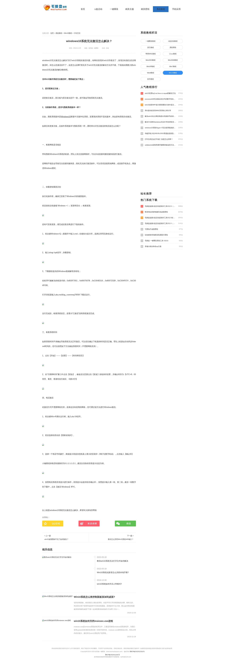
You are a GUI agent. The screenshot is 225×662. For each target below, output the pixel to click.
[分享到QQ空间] (52, 523)
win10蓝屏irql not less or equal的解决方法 (162, 93)
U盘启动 (98, 9)
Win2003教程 (151, 60)
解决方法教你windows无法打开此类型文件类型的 (162, 122)
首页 (83, 9)
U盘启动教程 (173, 41)
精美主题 (129, 9)
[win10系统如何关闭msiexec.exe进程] (56, 620)
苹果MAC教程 (151, 54)
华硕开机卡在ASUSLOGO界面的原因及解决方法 (162, 133)
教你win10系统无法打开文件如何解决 (112, 561)
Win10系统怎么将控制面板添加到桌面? (94, 597)
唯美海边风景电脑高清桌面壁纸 (162, 212)
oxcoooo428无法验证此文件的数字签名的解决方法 (162, 99)
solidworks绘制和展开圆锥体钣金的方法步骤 (162, 145)
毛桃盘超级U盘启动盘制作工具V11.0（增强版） (162, 223)
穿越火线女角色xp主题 (162, 246)
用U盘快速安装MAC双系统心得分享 (162, 111)
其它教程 (150, 47)
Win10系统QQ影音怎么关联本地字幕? (113, 572)
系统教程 (161, 9)
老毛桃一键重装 (56, 7)
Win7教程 (172, 66)
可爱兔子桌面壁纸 (162, 229)
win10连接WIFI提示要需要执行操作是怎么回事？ (162, 105)
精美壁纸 (145, 9)
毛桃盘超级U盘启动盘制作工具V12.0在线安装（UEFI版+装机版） (162, 218)
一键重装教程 (151, 41)
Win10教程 (68, 33)
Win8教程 (150, 73)
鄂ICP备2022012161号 (137, 651)
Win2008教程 (173, 60)
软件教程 (150, 79)
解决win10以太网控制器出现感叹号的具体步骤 (162, 116)
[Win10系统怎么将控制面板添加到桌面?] (57, 596)
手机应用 (176, 9)
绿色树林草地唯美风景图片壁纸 (162, 235)
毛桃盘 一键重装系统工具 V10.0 (162, 241)
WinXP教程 (150, 66)
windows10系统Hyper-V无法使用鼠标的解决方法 (162, 128)
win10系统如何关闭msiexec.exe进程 (93, 621)
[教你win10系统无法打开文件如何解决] (56, 557)
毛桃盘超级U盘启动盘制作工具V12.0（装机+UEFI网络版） (162, 206)
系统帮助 (173, 47)
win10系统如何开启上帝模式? (109, 584)
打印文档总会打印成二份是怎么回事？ (162, 139)
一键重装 (114, 9)
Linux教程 (172, 54)
